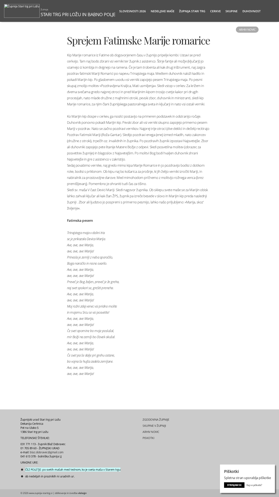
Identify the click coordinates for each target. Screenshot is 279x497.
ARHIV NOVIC (151, 432)
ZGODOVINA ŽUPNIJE (156, 419)
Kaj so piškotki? (254, 485)
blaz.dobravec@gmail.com (47, 452)
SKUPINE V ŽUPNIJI (154, 426)
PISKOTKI (148, 438)
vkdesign (82, 493)
